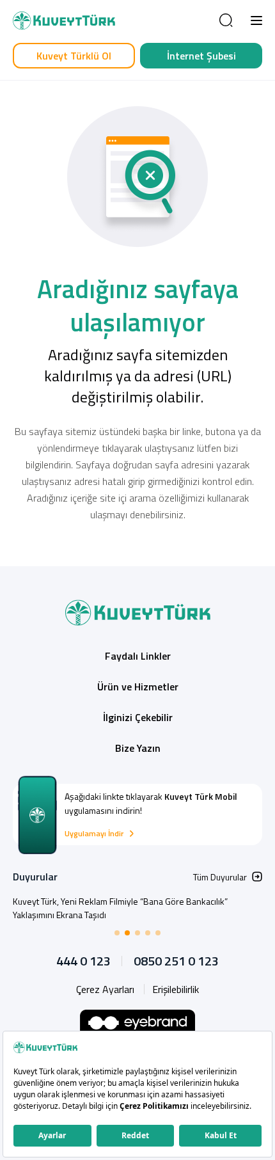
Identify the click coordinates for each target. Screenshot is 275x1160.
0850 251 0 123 (176, 961)
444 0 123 (83, 961)
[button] (256, 20)
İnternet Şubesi (201, 55)
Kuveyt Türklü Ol (73, 55)
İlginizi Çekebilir (138, 717)
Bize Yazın (138, 748)
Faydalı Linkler (138, 655)
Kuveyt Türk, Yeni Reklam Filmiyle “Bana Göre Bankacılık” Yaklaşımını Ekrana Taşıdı (120, 907)
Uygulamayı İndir (94, 833)
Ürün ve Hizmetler (137, 686)
